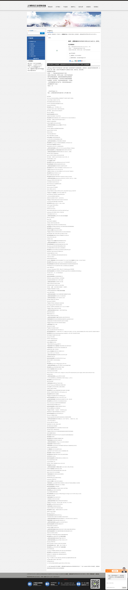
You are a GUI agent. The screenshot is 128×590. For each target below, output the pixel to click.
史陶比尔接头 (33, 56)
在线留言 (88, 6)
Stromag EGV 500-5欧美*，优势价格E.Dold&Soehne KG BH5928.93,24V (65, 566)
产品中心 (58, 34)
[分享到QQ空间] (75, 61)
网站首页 (50, 6)
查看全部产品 (36, 58)
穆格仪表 (32, 50)
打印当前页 (73, 53)
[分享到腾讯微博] (78, 61)
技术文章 (81, 6)
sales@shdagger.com (35, 66)
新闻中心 (73, 6)
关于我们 (58, 6)
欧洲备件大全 (33, 41)
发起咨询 (124, 587)
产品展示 (65, 6)
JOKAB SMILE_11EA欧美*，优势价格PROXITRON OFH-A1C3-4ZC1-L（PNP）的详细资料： (68, 64)
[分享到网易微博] (82, 61)
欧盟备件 (32, 44)
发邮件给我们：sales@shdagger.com (78, 57)
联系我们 (96, 6)
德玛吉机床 (32, 46)
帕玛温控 (32, 54)
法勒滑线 (32, 52)
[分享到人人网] (80, 61)
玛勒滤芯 (32, 48)
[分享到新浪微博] (77, 61)
